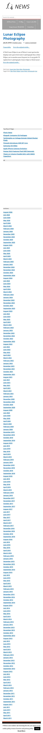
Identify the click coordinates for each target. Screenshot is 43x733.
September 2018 (9, 473)
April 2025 (7, 256)
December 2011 (8, 693)
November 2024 (9, 270)
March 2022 (7, 358)
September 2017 (9, 506)
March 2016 (7, 553)
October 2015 (8, 567)
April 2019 (7, 454)
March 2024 (7, 292)
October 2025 (8, 240)
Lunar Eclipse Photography (14, 36)
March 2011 (7, 718)
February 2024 (8, 295)
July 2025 (6, 248)
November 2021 (9, 369)
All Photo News (11, 22)
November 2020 (9, 402)
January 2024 (8, 297)
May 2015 (6, 581)
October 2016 (8, 534)
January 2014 (8, 625)
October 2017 (8, 504)
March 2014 (7, 619)
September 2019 (9, 440)
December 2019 (8, 432)
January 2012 (8, 691)
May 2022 (6, 352)
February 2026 (8, 229)
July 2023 (6, 314)
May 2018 (6, 484)
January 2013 (8, 658)
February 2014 (8, 622)
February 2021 (8, 394)
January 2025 (8, 264)
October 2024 (8, 273)
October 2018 (8, 471)
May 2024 (6, 286)
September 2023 (9, 308)
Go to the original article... (21, 47)
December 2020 (8, 399)
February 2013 (8, 655)
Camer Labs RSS (31, 22)
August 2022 (7, 344)
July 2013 (6, 641)
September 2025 (9, 242)
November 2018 (9, 468)
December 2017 (8, 498)
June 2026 (6, 218)
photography (31, 71)
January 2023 (8, 330)
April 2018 (7, 487)
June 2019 (6, 449)
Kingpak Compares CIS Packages (15, 135)
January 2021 (8, 396)
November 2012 (9, 663)
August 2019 (7, 443)
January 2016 (8, 559)
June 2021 (6, 383)
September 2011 (9, 702)
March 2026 (7, 226)
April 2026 (7, 223)
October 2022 (8, 339)
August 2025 (7, 245)
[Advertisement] (21, 105)
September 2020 (9, 407)
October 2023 (8, 306)
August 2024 (7, 278)
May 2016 (6, 548)
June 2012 (6, 677)
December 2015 (8, 561)
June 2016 (6, 545)
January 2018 (8, 495)
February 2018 (8, 493)
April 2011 (7, 715)
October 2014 (8, 600)
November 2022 (9, 336)
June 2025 (6, 251)
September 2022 (9, 341)
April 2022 (7, 355)
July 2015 (6, 575)
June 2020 (6, 416)
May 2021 (6, 385)
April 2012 (7, 682)
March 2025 (7, 259)
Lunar (22, 71)
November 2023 (9, 303)
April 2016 (7, 550)
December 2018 (8, 465)
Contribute (30, 27)
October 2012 (8, 666)
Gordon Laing (17, 43)
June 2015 (6, 578)
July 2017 (6, 512)
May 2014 (6, 614)
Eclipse (18, 71)
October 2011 (8, 699)
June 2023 (6, 317)
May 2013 (6, 647)
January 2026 (8, 231)
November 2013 (9, 630)
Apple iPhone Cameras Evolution (15, 149)
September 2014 (9, 603)
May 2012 (6, 680)
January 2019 (8, 462)
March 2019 (7, 457)
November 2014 (9, 597)
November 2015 (9, 564)
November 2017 (9, 501)
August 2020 (7, 410)
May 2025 (6, 253)
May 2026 (6, 220)
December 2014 (8, 594)
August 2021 (7, 377)
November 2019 (9, 435)
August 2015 (7, 572)
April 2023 (7, 322)
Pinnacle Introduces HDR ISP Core (15, 143)
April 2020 (7, 421)
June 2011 (6, 710)
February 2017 (8, 526)
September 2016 (9, 537)
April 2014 (7, 616)
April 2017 (7, 520)
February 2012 (8, 688)
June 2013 (6, 644)
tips (36, 71)
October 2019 (8, 438)
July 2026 (6, 215)
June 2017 (6, 515)
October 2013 (8, 633)
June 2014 (6, 611)
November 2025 (9, 237)
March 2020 (7, 424)
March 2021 (7, 391)
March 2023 (7, 325)
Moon (25, 71)
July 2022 (6, 347)
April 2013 (7, 649)
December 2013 (8, 627)
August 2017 (7, 509)
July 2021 (6, 380)
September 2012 (9, 669)
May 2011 (6, 713)
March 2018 (7, 490)
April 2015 (7, 583)
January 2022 (8, 363)
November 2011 (9, 696)
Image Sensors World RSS (16, 27)
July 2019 (6, 446)
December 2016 (8, 528)
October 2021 (8, 372)
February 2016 (8, 556)
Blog (11, 71)
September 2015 (9, 570)
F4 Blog (21, 22)
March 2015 (7, 586)
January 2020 (8, 429)
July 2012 (6, 674)
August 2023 (7, 311)
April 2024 (7, 289)
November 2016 (9, 531)
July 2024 (6, 281)
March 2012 (7, 685)
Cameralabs (7, 47)
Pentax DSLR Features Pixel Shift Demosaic (18, 151)
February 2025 (8, 262)
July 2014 (6, 608)
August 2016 (7, 539)
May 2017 (6, 517)
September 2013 (9, 636)
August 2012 (7, 671)
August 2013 (7, 638)
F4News (4, 6)
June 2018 (6, 482)
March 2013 (7, 652)
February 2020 (8, 427)
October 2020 (8, 405)
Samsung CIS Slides (10, 146)
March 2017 (7, 523)
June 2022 (6, 350)
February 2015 (8, 589)
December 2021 (8, 366)
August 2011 (7, 704)
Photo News (19, 69)
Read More (21, 731)
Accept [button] (37, 728)
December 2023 (8, 300)
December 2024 (8, 267)
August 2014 (7, 605)
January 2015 (8, 592)
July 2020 (6, 413)
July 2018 (6, 479)
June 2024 (6, 284)
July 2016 (6, 542)
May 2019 (6, 451)
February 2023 (8, 328)
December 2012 (8, 660)
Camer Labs (13, 69)
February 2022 (8, 361)
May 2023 (6, 319)
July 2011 (6, 707)
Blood (14, 71)
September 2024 (9, 275)
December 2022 (8, 333)
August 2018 (7, 476)
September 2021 (9, 374)
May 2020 (6, 418)
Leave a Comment (30, 43)
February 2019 (8, 460)
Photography (26, 69)
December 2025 (8, 234)
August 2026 (7, 212)
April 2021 (7, 388)
